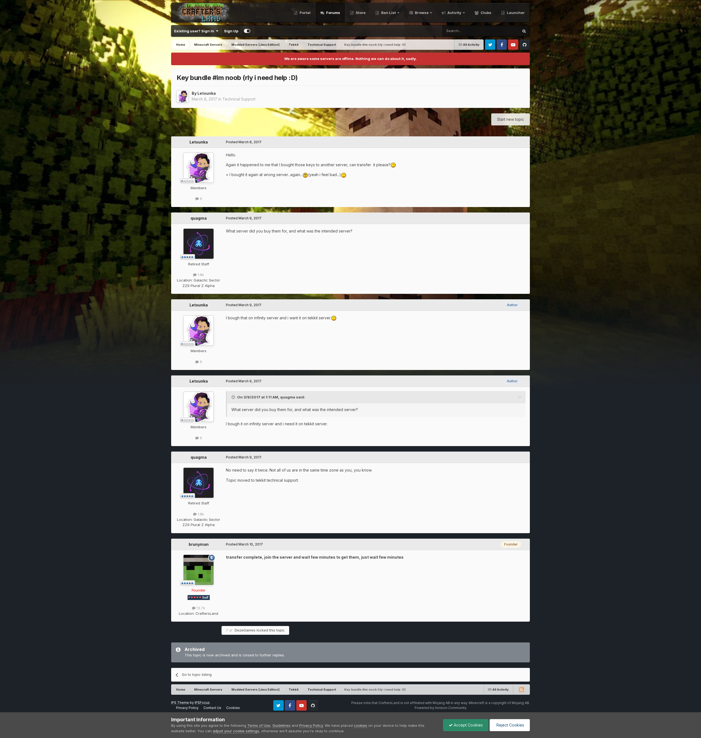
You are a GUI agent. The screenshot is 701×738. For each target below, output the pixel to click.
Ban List (388, 12)
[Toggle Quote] (233, 397)
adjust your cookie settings (236, 731)
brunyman (199, 544)
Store (360, 12)
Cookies (233, 708)
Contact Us (212, 708)
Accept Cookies (468, 725)
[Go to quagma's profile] (198, 244)
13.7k (200, 608)
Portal (305, 12)
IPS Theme (180, 702)
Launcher (515, 12)
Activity (454, 12)
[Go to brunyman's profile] (198, 570)
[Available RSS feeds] (521, 689)
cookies (360, 725)
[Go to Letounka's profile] (183, 96)
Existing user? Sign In (195, 31)
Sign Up (231, 31)
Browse (421, 12)
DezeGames (245, 630)
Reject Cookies (509, 725)
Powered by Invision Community (441, 708)
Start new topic (510, 119)
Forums (332, 12)
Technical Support (238, 99)
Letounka (206, 93)
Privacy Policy (187, 708)
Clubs (485, 12)
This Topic (502, 31)
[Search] (524, 30)
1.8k (200, 274)
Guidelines (281, 725)
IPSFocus (202, 702)
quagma (199, 218)
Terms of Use (258, 725)
